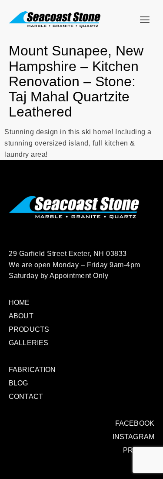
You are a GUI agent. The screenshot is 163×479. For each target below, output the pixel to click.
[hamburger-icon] (144, 20)
